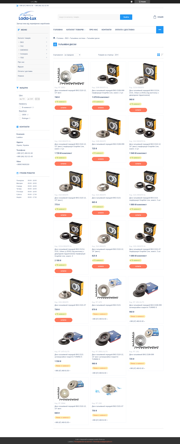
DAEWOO (24, 50)
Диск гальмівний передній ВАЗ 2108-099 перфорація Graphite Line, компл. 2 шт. (108, 91)
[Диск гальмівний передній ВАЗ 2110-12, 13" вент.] (71, 74)
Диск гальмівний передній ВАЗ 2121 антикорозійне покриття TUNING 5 (69, 355)
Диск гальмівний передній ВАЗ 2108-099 (108, 144)
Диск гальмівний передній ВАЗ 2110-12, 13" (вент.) (70, 199)
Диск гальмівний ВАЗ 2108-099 (141, 354)
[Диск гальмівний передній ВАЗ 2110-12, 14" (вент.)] (108, 233)
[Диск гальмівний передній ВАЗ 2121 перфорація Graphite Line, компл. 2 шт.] (145, 181)
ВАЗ (22, 42)
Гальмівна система (77, 38)
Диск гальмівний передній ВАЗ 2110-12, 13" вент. (70, 91)
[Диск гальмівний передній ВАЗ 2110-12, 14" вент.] (71, 390)
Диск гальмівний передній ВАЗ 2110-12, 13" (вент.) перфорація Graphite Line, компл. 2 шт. (70, 146)
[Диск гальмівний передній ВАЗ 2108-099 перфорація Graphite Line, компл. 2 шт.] (108, 74)
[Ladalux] (37, 15)
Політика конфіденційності (102, 442)
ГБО (22, 58)
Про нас (21, 62)
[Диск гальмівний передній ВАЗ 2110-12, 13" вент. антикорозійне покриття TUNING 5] (108, 338)
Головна (58, 30)
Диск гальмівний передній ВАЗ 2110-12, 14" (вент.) (108, 250)
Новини (21, 76)
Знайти (126, 17)
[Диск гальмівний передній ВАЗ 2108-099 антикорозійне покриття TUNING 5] (145, 289)
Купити (63, 107)
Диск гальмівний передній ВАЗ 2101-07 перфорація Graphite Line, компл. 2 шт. (145, 250)
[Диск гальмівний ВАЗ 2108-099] (145, 338)
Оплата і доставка (25, 71)
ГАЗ (21, 46)
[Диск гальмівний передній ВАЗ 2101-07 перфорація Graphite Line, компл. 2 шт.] (145, 233)
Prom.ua (102, 439)
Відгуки (21, 67)
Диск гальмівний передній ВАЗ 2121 (106, 198)
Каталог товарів (24, 38)
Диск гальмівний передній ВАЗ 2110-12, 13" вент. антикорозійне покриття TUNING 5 (108, 356)
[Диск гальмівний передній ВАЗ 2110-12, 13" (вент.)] (71, 181)
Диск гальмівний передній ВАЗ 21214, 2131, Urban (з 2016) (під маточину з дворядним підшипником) (144, 92)
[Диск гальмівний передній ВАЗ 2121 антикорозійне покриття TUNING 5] (71, 338)
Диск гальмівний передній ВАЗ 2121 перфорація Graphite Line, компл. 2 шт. (145, 199)
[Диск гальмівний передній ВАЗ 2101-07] (71, 289)
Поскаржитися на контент (83, 442)
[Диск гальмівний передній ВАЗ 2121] (108, 181)
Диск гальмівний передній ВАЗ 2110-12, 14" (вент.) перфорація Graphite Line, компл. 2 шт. (145, 146)
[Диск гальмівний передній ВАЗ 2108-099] (108, 128)
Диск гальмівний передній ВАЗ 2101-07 (70, 305)
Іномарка (24, 54)
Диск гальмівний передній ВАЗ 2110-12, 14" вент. (70, 407)
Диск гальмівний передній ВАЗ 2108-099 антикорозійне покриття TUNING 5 (145, 306)
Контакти (106, 30)
